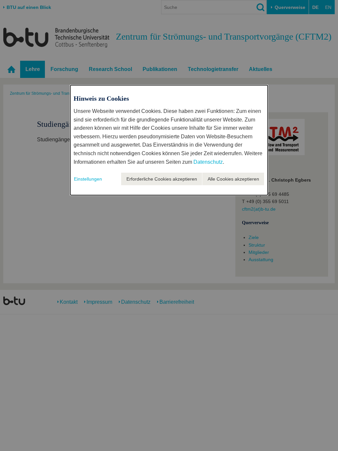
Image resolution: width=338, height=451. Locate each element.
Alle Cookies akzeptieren (233, 179)
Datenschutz (208, 162)
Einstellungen (88, 179)
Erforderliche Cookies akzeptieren (161, 179)
